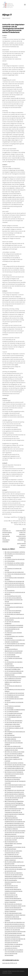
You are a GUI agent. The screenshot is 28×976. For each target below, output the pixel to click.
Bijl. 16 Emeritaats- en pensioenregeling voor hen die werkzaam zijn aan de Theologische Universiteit (15, 797)
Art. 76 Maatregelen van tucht (13, 715)
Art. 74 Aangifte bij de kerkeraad (13, 713)
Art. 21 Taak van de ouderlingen (13, 610)
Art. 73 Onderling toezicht (11, 711)
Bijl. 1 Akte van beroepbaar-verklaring (15, 552)
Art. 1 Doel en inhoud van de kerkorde (14, 559)
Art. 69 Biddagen (9, 708)
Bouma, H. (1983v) (8, 549)
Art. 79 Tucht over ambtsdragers (13, 720)
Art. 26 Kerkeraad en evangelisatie (14, 625)
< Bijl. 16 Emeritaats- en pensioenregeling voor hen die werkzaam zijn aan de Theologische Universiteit (7, 535)
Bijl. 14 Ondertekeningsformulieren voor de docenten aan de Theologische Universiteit (15, 786)
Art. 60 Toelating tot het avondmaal (14, 693)
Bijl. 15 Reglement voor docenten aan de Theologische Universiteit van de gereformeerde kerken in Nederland (14, 792)
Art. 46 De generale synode (12, 656)
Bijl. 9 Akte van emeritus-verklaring (14, 763)
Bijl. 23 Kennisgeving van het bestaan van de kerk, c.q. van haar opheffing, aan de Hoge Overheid (14, 838)
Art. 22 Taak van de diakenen (12, 612)
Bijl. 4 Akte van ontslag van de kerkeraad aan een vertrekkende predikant (14, 742)
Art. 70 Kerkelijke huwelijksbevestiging (15, 709)
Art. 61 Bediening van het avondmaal (14, 695)
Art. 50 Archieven (9, 665)
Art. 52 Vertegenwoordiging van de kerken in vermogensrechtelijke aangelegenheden (14, 673)
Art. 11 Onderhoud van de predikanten (15, 585)
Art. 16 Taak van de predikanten (13, 598)
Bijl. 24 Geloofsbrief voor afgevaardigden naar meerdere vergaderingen (13, 843)
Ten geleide (8, 557)
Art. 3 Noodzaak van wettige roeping (14, 563)
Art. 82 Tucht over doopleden (12, 726)
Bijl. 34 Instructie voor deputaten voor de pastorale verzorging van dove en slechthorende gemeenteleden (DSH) (15, 924)
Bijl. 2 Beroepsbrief (9, 735)
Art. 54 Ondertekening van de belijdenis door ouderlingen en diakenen (13, 682)
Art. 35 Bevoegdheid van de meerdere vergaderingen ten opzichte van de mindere (15, 645)
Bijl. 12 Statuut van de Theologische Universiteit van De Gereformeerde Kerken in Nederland (14, 773)
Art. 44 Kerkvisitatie (10, 654)
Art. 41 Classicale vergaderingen (13, 653)
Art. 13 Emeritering (9, 590)
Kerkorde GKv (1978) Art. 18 (9, 963)
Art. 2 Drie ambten (10, 561)
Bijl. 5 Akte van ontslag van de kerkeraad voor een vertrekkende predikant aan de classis (14, 748)
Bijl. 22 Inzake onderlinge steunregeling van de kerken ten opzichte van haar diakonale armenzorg (15, 832)
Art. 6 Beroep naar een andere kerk (14, 572)
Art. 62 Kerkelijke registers (12, 697)
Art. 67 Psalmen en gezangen (12, 706)
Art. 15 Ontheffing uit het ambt (13, 596)
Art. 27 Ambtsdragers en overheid (14, 627)
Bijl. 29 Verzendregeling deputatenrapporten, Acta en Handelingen (13, 882)
